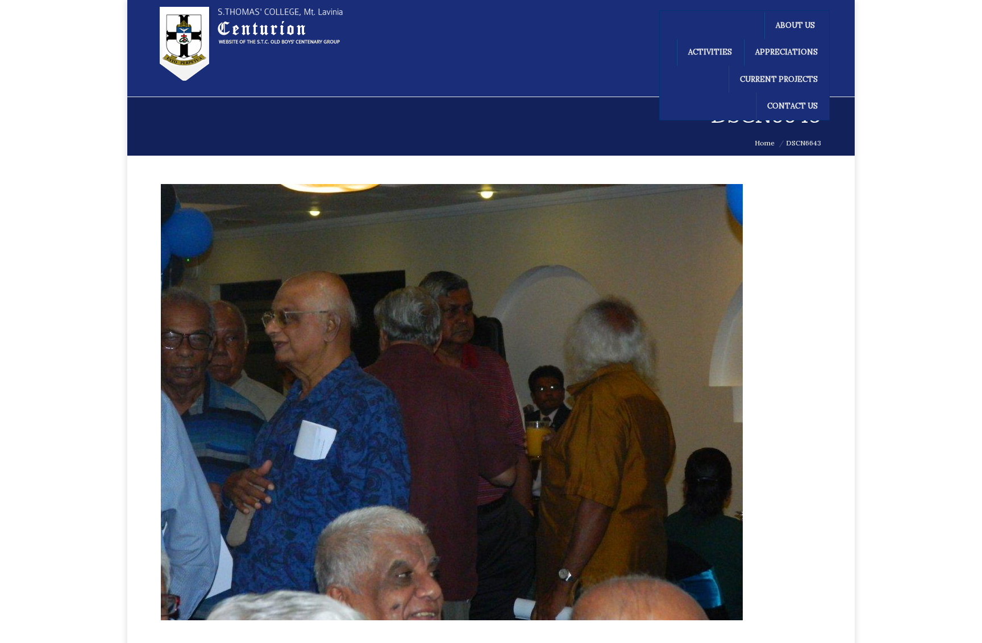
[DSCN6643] (491, 402)
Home (765, 143)
